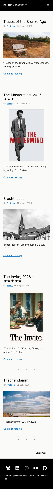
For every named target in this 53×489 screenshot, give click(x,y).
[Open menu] (48, 5)
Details (44, 475)
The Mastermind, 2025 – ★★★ (23, 97)
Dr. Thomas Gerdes (15, 5)
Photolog (11, 26)
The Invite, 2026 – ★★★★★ (18, 279)
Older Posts (43, 453)
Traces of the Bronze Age (24, 21)
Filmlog (10, 103)
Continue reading (12, 73)
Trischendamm (15, 380)
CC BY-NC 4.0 (33, 475)
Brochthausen (15, 198)
